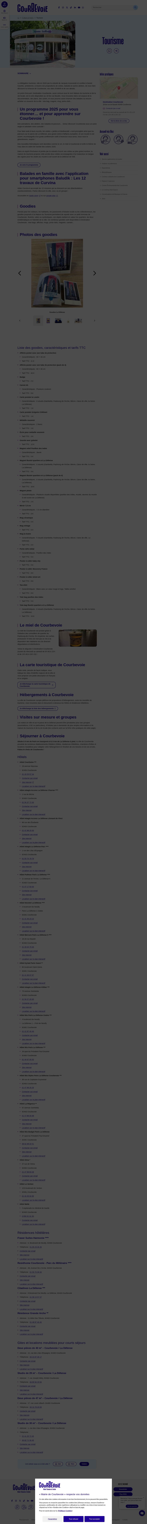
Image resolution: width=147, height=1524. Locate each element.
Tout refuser (73, 1519)
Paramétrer (52, 1519)
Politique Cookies (65, 1511)
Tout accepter (94, 1519)
